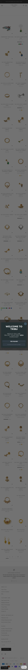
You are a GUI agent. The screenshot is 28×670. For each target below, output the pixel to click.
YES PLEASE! (14, 341)
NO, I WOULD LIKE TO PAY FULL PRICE (13, 344)
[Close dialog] (25, 324)
